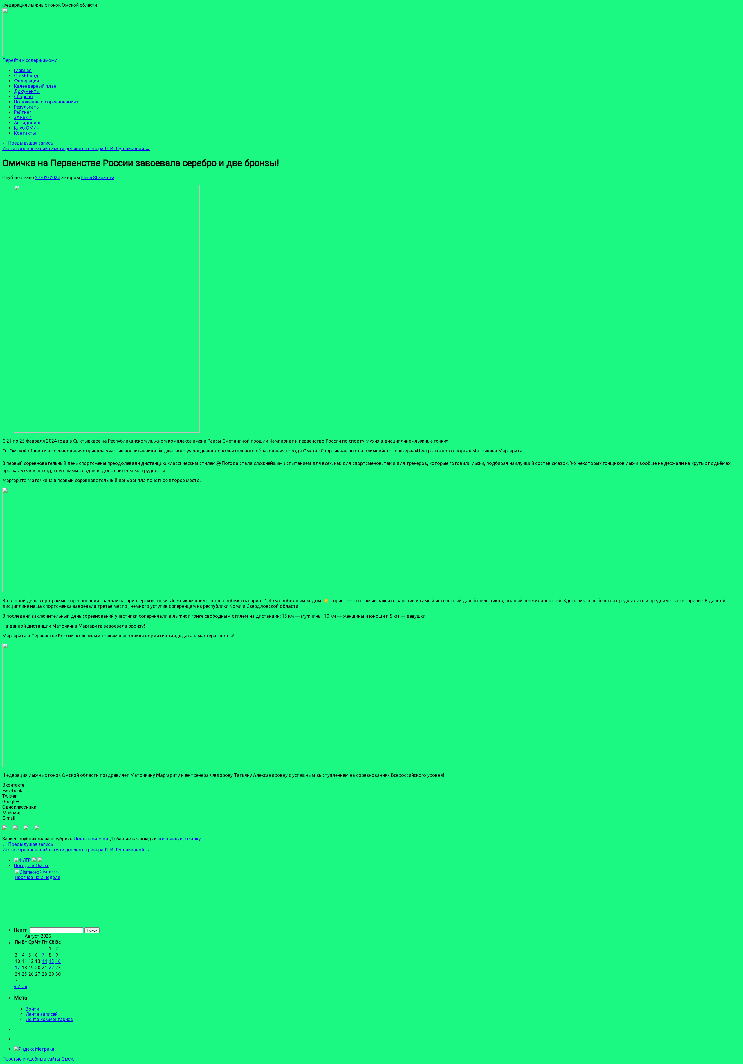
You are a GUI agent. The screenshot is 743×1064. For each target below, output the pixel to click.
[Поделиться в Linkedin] (28, 830)
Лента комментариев (49, 1019)
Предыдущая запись (27, 143)
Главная (23, 70)
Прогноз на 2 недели (37, 877)
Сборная (23, 96)
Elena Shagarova (97, 177)
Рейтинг (22, 112)
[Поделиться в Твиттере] (17, 830)
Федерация (26, 80)
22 (51, 967)
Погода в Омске (31, 865)
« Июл (20, 986)
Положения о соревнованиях (46, 101)
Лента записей (42, 1014)
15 (51, 961)
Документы (27, 91)
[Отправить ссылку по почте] (39, 830)
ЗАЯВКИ (23, 117)
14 (44, 961)
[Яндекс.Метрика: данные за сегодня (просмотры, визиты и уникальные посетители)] (34, 1049)
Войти (32, 1008)
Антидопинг (27, 122)
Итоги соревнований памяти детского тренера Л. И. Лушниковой (76, 148)
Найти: (21, 929)
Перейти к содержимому (29, 60)
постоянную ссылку (179, 839)
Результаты (27, 106)
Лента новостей (91, 839)
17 (17, 967)
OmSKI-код (26, 75)
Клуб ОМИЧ (26, 127)
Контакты (25, 133)
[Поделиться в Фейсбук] (7, 830)
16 (58, 961)
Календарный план (35, 86)
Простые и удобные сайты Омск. (38, 1059)
